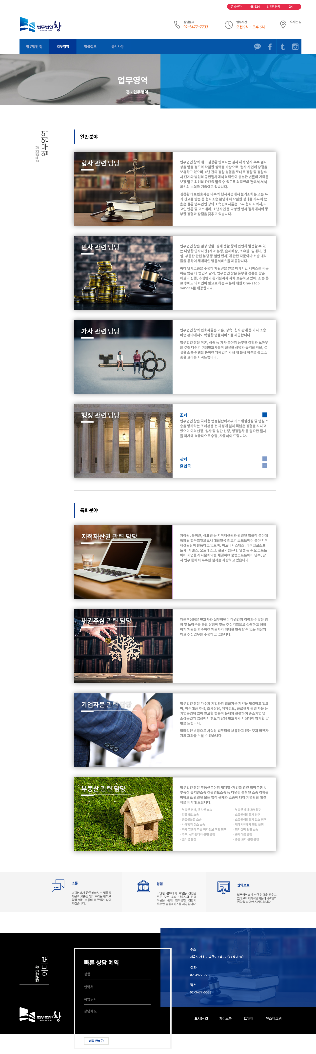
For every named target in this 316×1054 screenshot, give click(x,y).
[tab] (224, 414)
